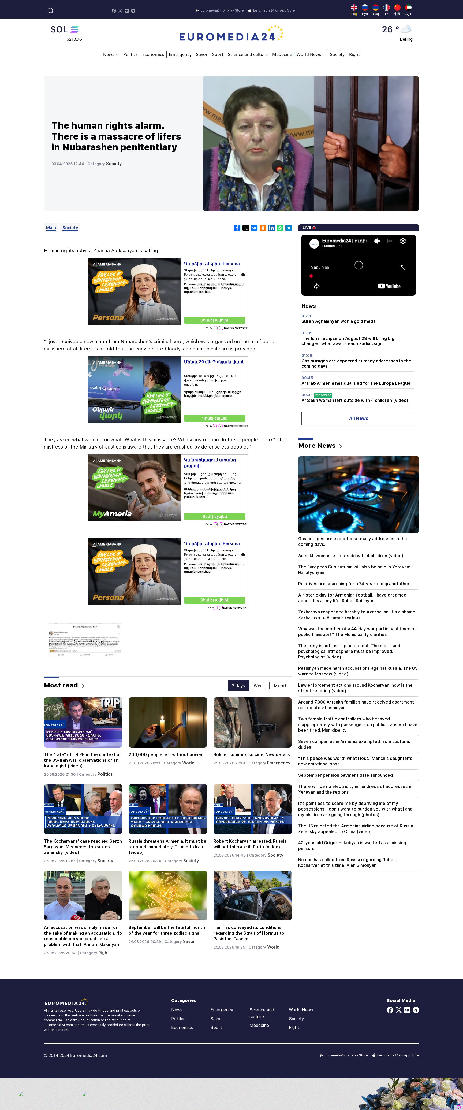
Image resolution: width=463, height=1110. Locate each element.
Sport (217, 54)
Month (280, 686)
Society (337, 54)
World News (301, 1009)
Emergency (180, 54)
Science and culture (248, 54)
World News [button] (309, 54)
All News (358, 418)
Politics (130, 54)
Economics (153, 54)
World (188, 762)
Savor (202, 54)
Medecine (282, 54)
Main (51, 227)
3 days (238, 686)
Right (354, 54)
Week (259, 686)
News (176, 1009)
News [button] (108, 54)
